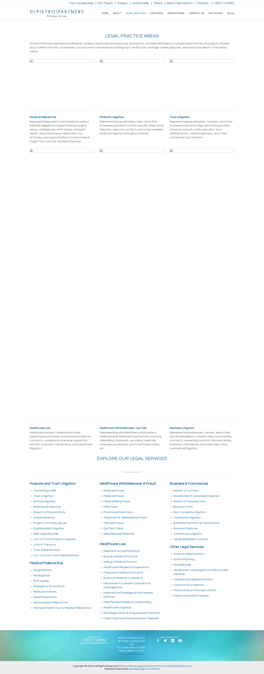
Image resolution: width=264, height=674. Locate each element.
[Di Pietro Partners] (57, 13)
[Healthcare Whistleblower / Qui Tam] (132, 284)
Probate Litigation (112, 117)
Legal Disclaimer (146, 666)
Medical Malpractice (43, 117)
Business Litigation (182, 428)
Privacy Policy (127, 666)
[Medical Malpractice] (62, 84)
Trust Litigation (180, 117)
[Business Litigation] (202, 284)
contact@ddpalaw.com (94, 643)
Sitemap (186, 666)
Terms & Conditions (169, 666)
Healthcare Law (40, 428)
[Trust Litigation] (202, 84)
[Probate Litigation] (132, 84)
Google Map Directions (132, 654)
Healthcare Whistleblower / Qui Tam (123, 428)
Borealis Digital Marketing (144, 669)
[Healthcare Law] (62, 284)
